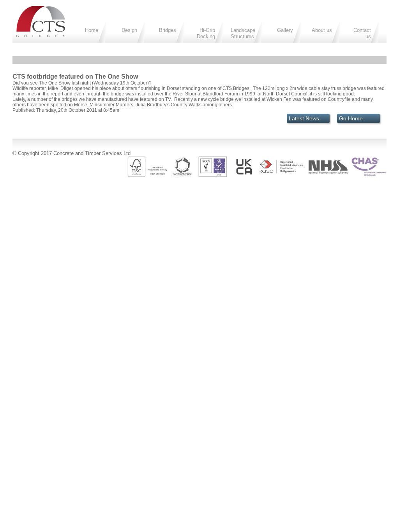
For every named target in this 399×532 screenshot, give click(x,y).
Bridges (167, 30)
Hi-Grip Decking (206, 33)
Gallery (285, 30)
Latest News (304, 118)
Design (129, 30)
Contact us (362, 33)
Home (91, 30)
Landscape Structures (243, 33)
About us (322, 30)
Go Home (351, 118)
